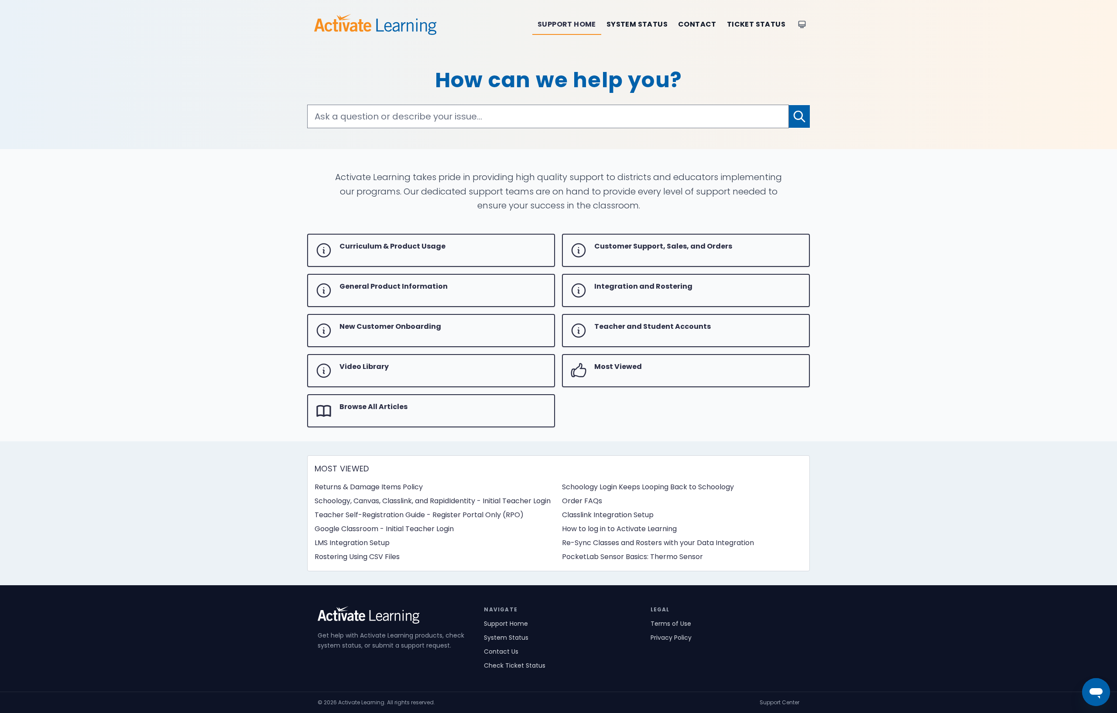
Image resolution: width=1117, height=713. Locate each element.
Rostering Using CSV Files (357, 557)
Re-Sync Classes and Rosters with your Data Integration (658, 543)
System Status (637, 24)
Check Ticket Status (514, 665)
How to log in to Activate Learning (619, 529)
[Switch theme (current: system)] (802, 24)
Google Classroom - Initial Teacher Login (384, 529)
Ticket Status (756, 24)
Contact (697, 24)
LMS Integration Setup (352, 543)
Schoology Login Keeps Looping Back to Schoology (648, 487)
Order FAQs (582, 501)
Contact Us (501, 651)
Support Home (567, 24)
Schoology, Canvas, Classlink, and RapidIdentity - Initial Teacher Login (433, 501)
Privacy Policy (671, 637)
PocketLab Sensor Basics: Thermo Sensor (632, 557)
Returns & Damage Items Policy (369, 487)
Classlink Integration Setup (608, 515)
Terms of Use (671, 623)
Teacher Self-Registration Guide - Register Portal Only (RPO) (419, 515)
